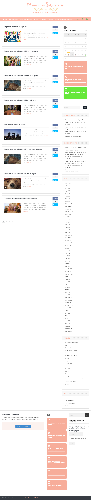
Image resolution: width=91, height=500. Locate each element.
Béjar (66, 345)
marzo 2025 (67, 227)
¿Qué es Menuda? (13, 19)
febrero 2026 (68, 198)
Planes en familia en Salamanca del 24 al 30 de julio (20, 174)
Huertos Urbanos (82, 147)
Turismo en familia (69, 387)
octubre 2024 (68, 240)
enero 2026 (67, 201)
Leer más (29, 64)
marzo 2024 (67, 258)
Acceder (67, 398)
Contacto (69, 19)
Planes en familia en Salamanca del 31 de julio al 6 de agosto (23, 149)
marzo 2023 (67, 289)
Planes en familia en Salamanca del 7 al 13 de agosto (20, 100)
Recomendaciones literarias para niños (74, 379)
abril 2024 (67, 256)
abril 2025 (67, 224)
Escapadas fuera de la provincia (73, 361)
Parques (57, 19)
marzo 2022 (67, 321)
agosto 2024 (68, 245)
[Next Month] (86, 30)
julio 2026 (67, 185)
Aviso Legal (20, 498)
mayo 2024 (67, 253)
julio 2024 (67, 248)
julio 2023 (67, 279)
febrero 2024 (68, 261)
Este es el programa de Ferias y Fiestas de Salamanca (20, 198)
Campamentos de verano (71, 350)
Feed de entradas (69, 400)
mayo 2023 (67, 284)
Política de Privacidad (29, 498)
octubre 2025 (68, 209)
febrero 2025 (68, 230)
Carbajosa (67, 353)
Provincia (36, 19)
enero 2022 (67, 326)
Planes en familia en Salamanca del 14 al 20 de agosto (21, 76)
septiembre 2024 (69, 243)
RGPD (36, 498)
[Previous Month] (84, 30)
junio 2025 (67, 219)
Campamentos (68, 348)
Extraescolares (44, 19)
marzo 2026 (67, 196)
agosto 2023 (68, 276)
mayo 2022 (67, 315)
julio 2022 (67, 310)
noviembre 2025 (69, 206)
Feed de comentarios (70, 403)
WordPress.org (68, 406)
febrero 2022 (68, 323)
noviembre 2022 (68, 300)
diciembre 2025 (68, 204)
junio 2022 (67, 313)
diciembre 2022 (68, 297)
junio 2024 (67, 250)
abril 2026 (67, 193)
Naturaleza (67, 368)
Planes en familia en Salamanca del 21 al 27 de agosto (21, 51)
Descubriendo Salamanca (25, 19)
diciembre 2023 (68, 266)
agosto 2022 (68, 308)
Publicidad (63, 19)
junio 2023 (67, 282)
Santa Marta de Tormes (70, 381)
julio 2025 (67, 217)
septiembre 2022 (69, 305)
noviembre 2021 (69, 331)
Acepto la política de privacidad (78, 438)
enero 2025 (67, 232)
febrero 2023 (68, 292)
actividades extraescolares (71, 342)
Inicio (6, 19)
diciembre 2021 (68, 328)
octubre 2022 (68, 302)
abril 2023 (67, 287)
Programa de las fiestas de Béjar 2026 (15, 27)
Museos (51, 19)
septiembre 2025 (69, 211)
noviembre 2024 (69, 237)
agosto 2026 (68, 183)
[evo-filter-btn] (65, 27)
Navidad (67, 371)
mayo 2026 (67, 191)
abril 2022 (67, 318)
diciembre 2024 (68, 235)
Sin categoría (68, 384)
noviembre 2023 (69, 269)
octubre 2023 (68, 271)
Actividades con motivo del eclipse (14, 125)
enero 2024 (67, 263)
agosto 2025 (68, 214)
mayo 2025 (67, 222)
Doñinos (67, 358)
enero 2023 (67, 295)
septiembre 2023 (69, 274)
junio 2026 (67, 188)
